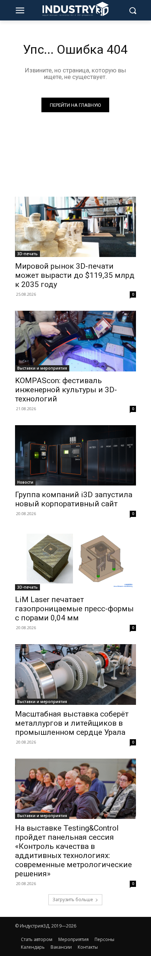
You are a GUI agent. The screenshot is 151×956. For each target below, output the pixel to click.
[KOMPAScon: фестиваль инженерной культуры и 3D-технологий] (75, 341)
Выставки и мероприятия (42, 368)
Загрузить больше (72, 899)
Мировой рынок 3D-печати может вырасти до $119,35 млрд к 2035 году (75, 275)
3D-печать (27, 253)
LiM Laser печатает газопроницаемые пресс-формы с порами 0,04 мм (74, 608)
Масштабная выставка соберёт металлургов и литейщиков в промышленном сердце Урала (72, 723)
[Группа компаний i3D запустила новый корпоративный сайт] (75, 455)
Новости (25, 482)
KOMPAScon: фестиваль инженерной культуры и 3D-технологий (66, 389)
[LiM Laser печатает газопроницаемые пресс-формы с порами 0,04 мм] (75, 560)
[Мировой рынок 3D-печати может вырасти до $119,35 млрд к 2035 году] (75, 227)
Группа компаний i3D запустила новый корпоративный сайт (73, 499)
